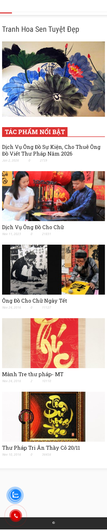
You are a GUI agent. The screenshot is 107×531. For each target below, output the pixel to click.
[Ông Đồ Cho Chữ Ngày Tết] (53, 269)
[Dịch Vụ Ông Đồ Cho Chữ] (53, 195)
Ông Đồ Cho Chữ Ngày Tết (34, 300)
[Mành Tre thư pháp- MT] (53, 342)
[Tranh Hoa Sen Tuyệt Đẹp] (53, 80)
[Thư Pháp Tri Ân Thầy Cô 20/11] (53, 416)
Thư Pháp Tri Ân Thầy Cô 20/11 (41, 447)
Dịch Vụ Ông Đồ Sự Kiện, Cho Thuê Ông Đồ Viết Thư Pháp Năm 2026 (51, 150)
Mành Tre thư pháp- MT (32, 374)
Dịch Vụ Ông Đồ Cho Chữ (33, 227)
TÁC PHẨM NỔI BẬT (35, 132)
